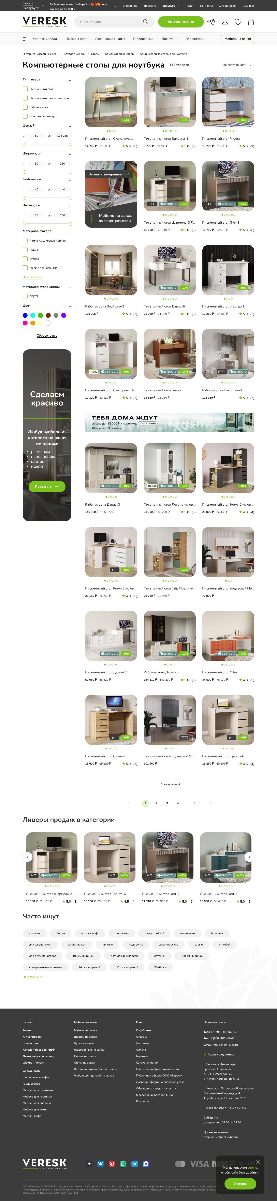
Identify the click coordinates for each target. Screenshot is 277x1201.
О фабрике (129, 6)
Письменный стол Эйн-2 (218, 894)
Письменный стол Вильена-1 (166, 138)
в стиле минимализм (124, 956)
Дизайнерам (227, 6)
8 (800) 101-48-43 (222, 1038)
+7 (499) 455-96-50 (223, 1032)
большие (217, 933)
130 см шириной (192, 956)
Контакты (206, 6)
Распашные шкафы (36, 1077)
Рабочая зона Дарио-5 (161, 672)
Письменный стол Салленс (105, 756)
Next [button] (249, 857)
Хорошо (240, 1184)
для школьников (40, 944)
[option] (52, 868)
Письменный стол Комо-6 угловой (111, 588)
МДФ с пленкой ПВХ (44, 268)
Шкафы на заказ (85, 1037)
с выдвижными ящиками (45, 967)
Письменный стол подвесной (49, 98)
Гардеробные (32, 1084)
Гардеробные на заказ (89, 1050)
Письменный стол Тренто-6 (223, 756)
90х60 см (160, 967)
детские (159, 956)
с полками (122, 933)
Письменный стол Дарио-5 (164, 306)
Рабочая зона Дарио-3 (102, 504)
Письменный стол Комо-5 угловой (228, 504)
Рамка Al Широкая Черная (48, 241)
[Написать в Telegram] (211, 22)
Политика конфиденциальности (157, 1069)
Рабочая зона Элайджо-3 (104, 306)
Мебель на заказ (85, 1030)
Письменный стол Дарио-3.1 (107, 672)
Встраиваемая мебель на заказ (95, 1069)
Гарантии (142, 1056)
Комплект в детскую (43, 116)
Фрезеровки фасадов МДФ (154, 1095)
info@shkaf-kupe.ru (225, 1045)
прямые (107, 944)
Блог (190, 6)
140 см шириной (89, 967)
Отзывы (141, 1037)
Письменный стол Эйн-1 (220, 222)
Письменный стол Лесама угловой (170, 504)
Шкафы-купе (31, 1071)
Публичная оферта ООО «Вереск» (159, 1075)
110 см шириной (127, 967)
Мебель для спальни (37, 1103)
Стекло (34, 259)
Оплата (141, 1050)
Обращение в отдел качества (156, 1088)
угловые (34, 933)
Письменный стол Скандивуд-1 (109, 138)
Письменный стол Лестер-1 (223, 306)
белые (61, 933)
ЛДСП (34, 250)
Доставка (150, 6)
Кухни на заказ (84, 1043)
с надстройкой (154, 933)
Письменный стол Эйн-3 (220, 672)
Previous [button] (27, 857)
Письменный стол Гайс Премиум (168, 588)
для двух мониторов (42, 956)
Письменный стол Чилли (221, 138)
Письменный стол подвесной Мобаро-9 (174, 756)
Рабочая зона (39, 107)
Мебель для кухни (35, 1109)
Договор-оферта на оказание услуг (160, 1082)
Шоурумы (169, 6)
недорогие (136, 944)
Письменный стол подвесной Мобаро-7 (232, 588)
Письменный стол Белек (162, 390)
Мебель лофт (32, 1116)
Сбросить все (47, 335)
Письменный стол (42, 89)
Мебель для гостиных (37, 1097)
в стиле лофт (90, 933)
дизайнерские (168, 944)
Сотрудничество (147, 1063)
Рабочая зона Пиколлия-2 (222, 390)
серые (198, 944)
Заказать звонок (181, 22)
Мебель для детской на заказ (94, 1075)
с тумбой (225, 944)
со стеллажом (77, 944)
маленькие (187, 933)
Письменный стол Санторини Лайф (112, 390)
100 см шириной (83, 956)
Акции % (248, 6)
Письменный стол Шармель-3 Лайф (172, 222)
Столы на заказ (84, 1063)
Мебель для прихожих (38, 1090)
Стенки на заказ (85, 1056)
